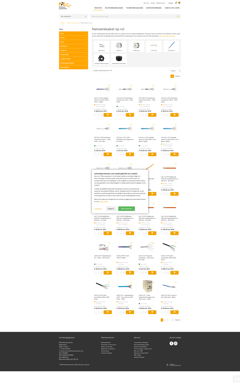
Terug (62, 23)
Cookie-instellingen (106, 353)
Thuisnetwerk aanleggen (141, 342)
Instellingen (98, 209)
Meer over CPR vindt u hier (167, 36)
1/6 (172, 76)
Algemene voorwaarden (108, 349)
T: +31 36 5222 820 (64, 349)
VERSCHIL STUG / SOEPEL (172, 8)
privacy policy (103, 201)
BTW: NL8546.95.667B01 (66, 355)
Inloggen (170, 3)
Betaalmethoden (106, 342)
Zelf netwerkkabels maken (141, 344)
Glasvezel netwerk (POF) (141, 353)
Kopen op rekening (106, 347)
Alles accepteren (126, 208)
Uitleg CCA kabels (139, 357)
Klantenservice (160, 3)
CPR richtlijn (137, 355)
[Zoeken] (178, 16)
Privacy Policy (105, 351)
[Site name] (65, 5)
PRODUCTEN (98, 8)
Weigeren (111, 209)
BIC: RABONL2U (64, 357)
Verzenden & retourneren (108, 344)
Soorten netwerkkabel (140, 347)
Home (69, 23)
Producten (76, 23)
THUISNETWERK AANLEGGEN (134, 8)
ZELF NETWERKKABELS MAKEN (114, 8)
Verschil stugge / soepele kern (143, 349)
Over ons (146, 3)
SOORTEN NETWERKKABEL (154, 8)
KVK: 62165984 (63, 353)
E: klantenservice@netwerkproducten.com (71, 351)
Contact (153, 3)
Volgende (177, 76)
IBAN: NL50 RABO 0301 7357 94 (68, 359)
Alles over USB (138, 351)
